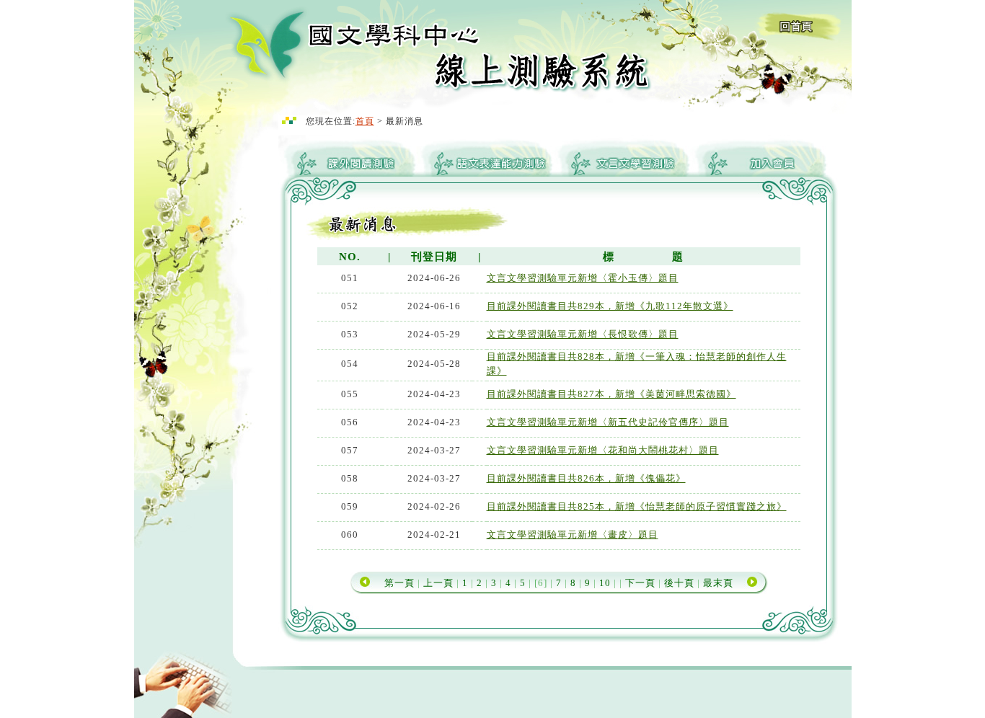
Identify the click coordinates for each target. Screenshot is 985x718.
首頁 (364, 121)
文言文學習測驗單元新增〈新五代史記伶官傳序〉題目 (608, 422)
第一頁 (399, 582)
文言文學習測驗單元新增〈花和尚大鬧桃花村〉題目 (603, 450)
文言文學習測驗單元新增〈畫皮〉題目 (572, 534)
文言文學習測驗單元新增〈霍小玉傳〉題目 (583, 277)
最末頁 (718, 582)
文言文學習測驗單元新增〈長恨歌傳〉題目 (583, 334)
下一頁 (640, 582)
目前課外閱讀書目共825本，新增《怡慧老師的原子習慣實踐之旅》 (637, 506)
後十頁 (679, 582)
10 (603, 582)
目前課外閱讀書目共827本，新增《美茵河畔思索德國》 (611, 394)
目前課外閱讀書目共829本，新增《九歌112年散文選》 (610, 306)
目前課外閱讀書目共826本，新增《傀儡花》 (586, 478)
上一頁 (439, 582)
